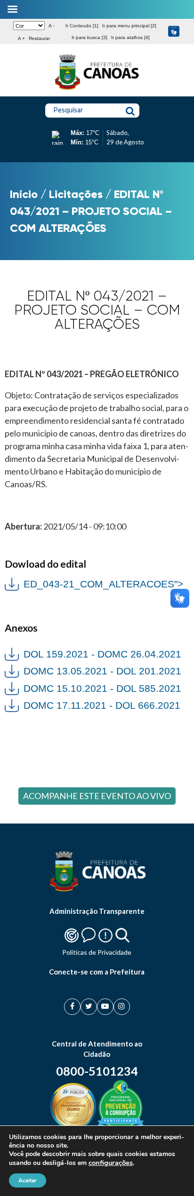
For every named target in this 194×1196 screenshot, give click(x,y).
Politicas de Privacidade (96, 952)
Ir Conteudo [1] (81, 25)
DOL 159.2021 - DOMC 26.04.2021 (102, 654)
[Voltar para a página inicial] (97, 90)
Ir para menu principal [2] (129, 25)
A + (21, 38)
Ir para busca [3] (89, 37)
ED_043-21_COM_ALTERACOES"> (94, 583)
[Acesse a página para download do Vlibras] (173, 32)
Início (24, 194)
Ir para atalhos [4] (130, 37)
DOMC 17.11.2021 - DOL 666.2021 (102, 705)
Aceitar (27, 1180)
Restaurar (39, 38)
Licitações (76, 194)
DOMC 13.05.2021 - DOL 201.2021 (102, 670)
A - (51, 25)
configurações (111, 1162)
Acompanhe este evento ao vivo (97, 796)
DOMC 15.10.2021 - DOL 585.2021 (102, 688)
